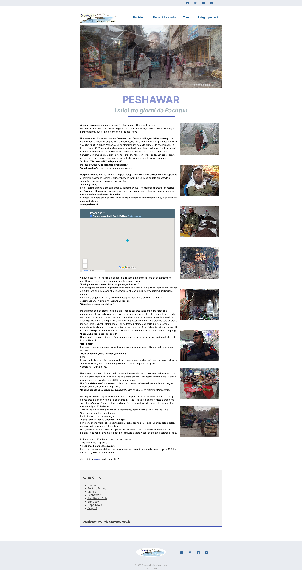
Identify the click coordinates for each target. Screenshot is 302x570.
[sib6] (203, 85)
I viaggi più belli (208, 17)
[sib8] (207, 85)
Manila (91, 491)
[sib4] (194, 85)
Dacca (91, 485)
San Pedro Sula (97, 498)
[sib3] (198, 85)
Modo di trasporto (164, 17)
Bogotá (92, 508)
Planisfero (139, 17)
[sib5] (200, 85)
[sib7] (205, 85)
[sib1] (196, 85)
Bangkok (93, 501)
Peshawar (94, 495)
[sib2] (201, 85)
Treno (186, 17)
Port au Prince (96, 488)
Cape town (94, 505)
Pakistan (97, 459)
